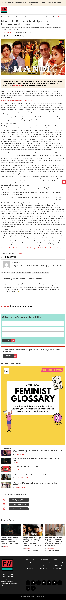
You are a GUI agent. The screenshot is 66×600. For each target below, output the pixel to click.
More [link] (54, 17)
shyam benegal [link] (36, 272)
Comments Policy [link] (58, 563)
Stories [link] (3, 17)
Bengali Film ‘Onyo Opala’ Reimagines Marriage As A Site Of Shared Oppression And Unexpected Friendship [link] (33, 541)
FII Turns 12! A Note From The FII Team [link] (25, 467)
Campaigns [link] (19, 17)
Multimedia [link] (40, 17)
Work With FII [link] (44, 568)
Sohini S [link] (17, 462)
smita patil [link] (45, 272)
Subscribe (7, 341)
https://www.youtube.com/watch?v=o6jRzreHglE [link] (17, 100)
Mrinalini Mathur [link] (20, 454)
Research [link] (11, 17)
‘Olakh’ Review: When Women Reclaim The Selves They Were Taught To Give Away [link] (37, 459)
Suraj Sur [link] (28, 548)
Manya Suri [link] (50, 548)
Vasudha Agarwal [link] (20, 487)
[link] (64, 182)
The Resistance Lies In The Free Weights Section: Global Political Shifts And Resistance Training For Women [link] (37, 451)
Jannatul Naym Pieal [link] (21, 477)
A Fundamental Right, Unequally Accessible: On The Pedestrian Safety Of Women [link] (36, 483)
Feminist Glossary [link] (27, 20)
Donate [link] (60, 17)
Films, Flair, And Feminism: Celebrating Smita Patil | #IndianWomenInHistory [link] (34, 248)
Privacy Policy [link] (57, 568)
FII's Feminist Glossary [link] (11, 363)
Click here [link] (36, 4)
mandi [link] (13, 272)
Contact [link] (28, 565)
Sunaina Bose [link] (7, 32)
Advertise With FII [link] (45, 563)
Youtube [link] (19, 253)
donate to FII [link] (17, 85)
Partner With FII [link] (44, 565)
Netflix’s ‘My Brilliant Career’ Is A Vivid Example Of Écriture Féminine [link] (35, 475)
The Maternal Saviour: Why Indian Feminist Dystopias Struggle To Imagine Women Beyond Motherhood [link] (54, 541)
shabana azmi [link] (26, 272)
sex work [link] (18, 272)
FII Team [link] (17, 469)
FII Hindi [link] (47, 20)
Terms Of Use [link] (57, 565)
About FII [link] (29, 563)
